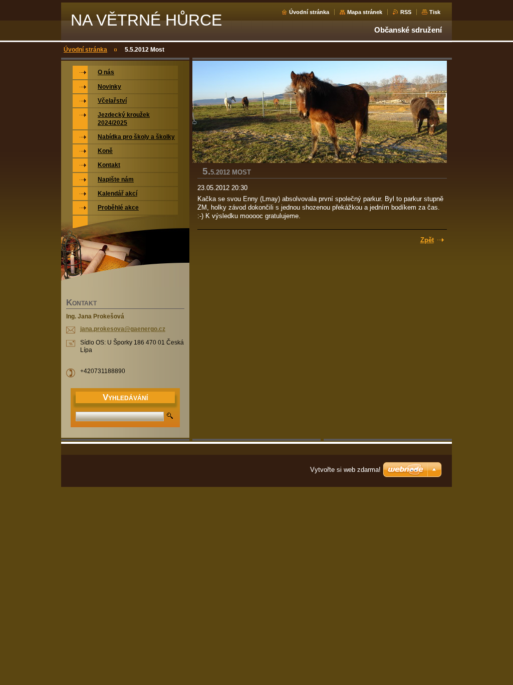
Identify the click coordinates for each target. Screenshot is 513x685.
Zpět (427, 240)
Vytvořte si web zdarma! (345, 469)
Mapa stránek (364, 12)
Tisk (434, 12)
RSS (405, 12)
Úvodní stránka (309, 12)
